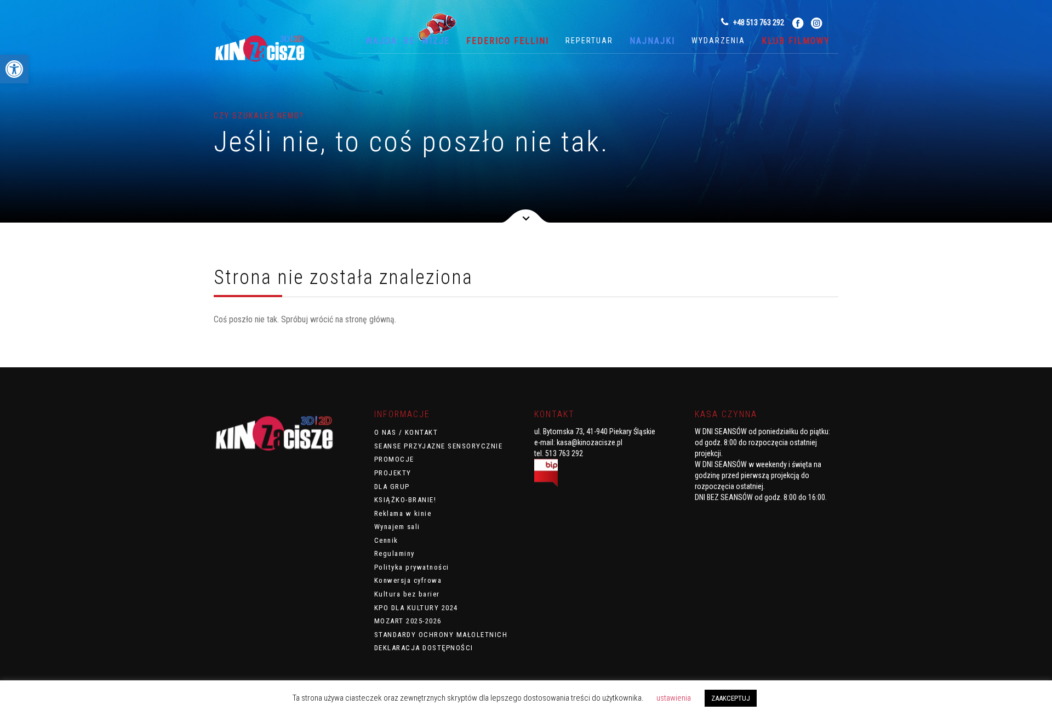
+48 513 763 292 (757, 22)
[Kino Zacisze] (268, 50)
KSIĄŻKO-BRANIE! (405, 500)
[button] (14, 69)
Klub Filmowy (796, 41)
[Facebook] (798, 23)
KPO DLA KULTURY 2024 (416, 608)
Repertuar (589, 40)
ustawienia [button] (673, 698)
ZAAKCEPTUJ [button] (730, 698)
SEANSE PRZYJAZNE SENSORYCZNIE (438, 446)
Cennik (386, 540)
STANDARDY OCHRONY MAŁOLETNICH (441, 634)
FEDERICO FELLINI (507, 41)
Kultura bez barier (407, 594)
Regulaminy (394, 553)
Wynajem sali (397, 526)
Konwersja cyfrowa (408, 580)
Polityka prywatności (411, 567)
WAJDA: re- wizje (407, 41)
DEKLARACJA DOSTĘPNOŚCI (423, 648)
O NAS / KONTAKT (406, 432)
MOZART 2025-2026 (408, 621)
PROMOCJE (394, 459)
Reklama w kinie (403, 513)
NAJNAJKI (652, 41)
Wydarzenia (718, 40)
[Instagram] (816, 23)
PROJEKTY (392, 473)
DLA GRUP (392, 486)
